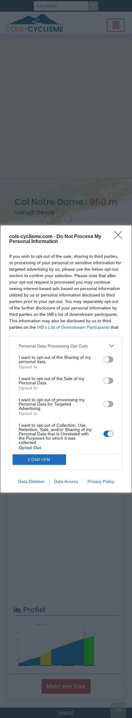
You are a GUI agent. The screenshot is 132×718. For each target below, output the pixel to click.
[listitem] (66, 346)
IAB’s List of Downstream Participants (73, 327)
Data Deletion (31, 481)
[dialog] (66, 359)
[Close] (120, 237)
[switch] (108, 359)
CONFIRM (39, 459)
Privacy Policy (100, 481)
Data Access (66, 481)
